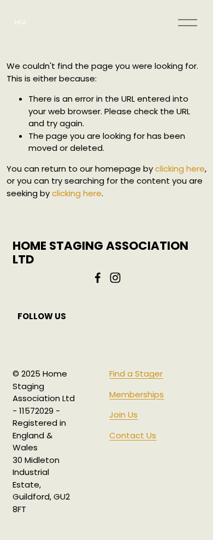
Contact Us (132, 435)
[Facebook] (97, 277)
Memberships (136, 394)
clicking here (180, 168)
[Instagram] (115, 277)
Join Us (123, 414)
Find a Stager (136, 373)
